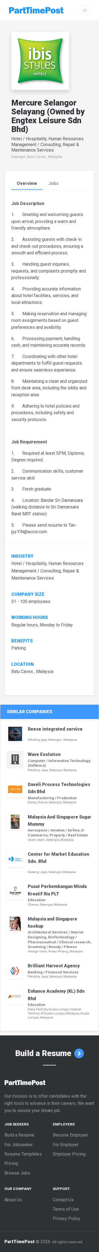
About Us (13, 1199)
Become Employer (70, 1135)
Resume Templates (23, 1154)
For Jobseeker (18, 1144)
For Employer (65, 1144)
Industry (22, 556)
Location (22, 664)
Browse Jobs (17, 1173)
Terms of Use (66, 1209)
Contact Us (63, 1199)
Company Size (28, 594)
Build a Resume (44, 1053)
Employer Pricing (69, 1154)
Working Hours (30, 617)
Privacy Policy (66, 1218)
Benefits (22, 641)
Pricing (11, 1163)
